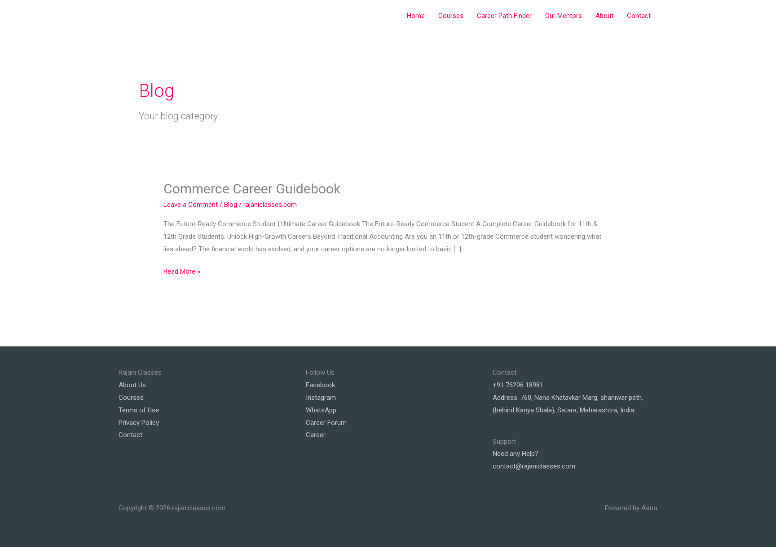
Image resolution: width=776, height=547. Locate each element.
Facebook (320, 385)
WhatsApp (321, 410)
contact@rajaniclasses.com (534, 466)
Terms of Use (139, 410)
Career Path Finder (504, 16)
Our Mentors (563, 16)
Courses (450, 16)
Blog (230, 205)
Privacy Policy (139, 423)
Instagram (321, 398)
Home (416, 16)
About (604, 16)
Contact (639, 16)
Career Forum (326, 423)
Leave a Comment (190, 205)
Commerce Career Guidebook (253, 189)
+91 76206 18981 (518, 385)
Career (316, 435)
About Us (132, 385)
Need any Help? (515, 454)
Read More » (181, 272)
